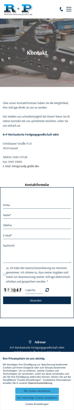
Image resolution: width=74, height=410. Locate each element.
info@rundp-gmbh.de (25, 166)
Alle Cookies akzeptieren (37, 390)
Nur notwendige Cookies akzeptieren (37, 397)
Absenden (36, 300)
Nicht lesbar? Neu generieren (47, 290)
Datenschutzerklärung (40, 383)
